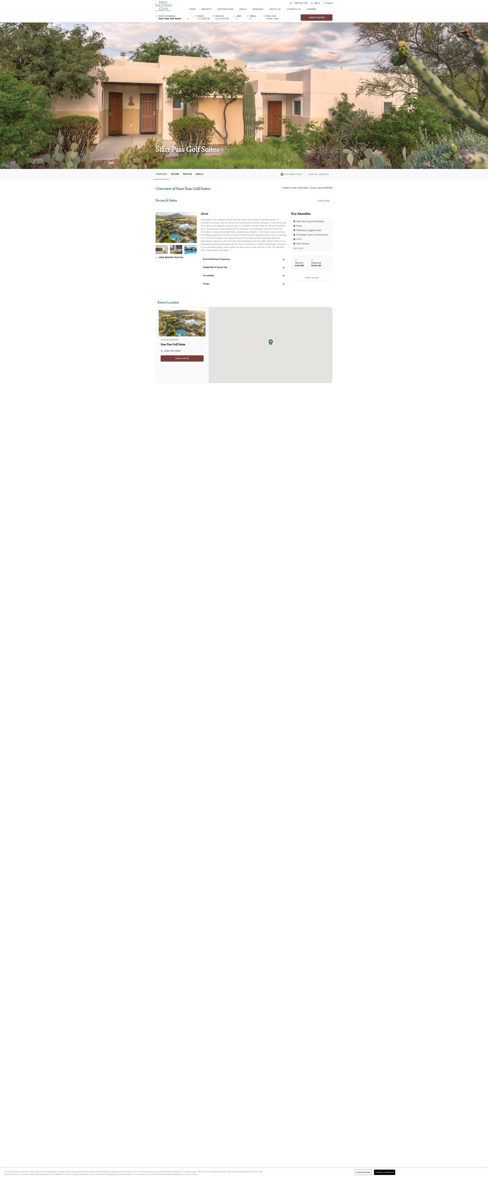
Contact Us (294, 9)
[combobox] (173, 18)
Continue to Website (384, 1172)
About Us (275, 9)
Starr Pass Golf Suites (173, 344)
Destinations (225, 9)
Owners (311, 9)
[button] (328, 3)
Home (192, 9)
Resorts (206, 9)
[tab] (192, 9)
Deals (243, 9)
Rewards (258, 9)
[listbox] (241, 18)
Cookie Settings (363, 1172)
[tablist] (252, 9)
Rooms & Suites (166, 201)
